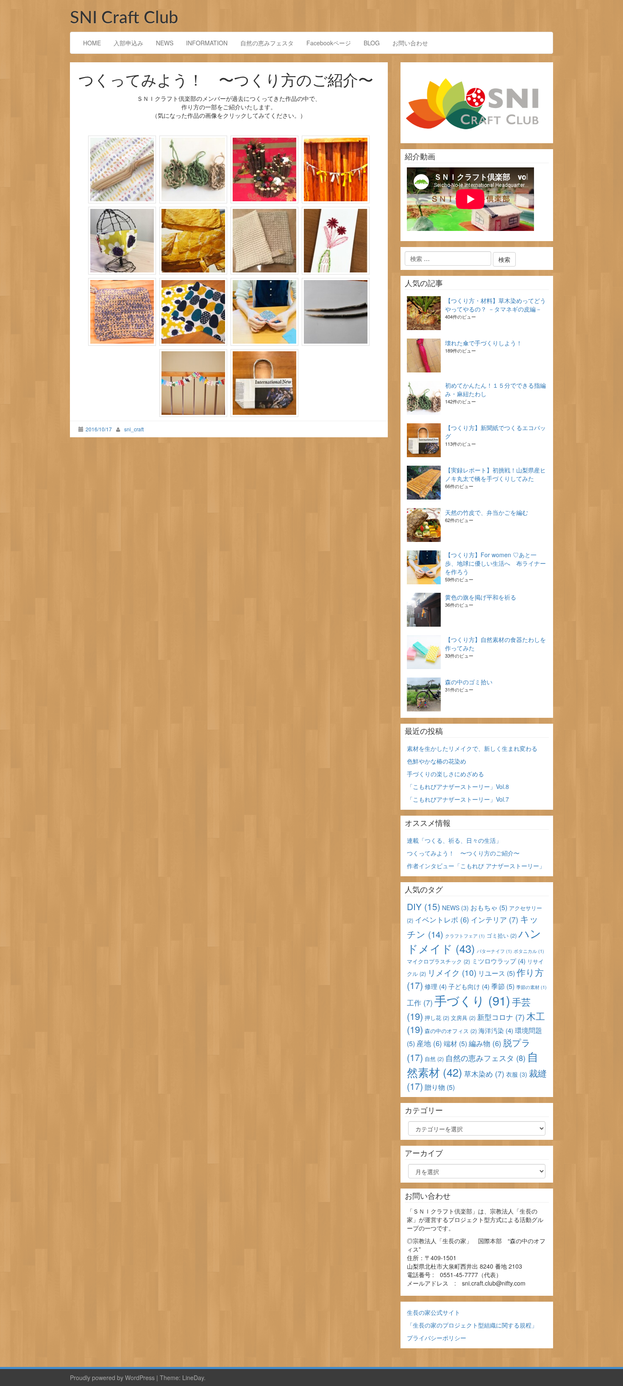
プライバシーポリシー (436, 1337)
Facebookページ (328, 43)
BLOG (372, 43)
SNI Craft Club (124, 18)
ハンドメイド (474, 940)
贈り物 (440, 1087)
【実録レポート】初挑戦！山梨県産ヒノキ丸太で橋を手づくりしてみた (495, 474)
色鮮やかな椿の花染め (436, 761)
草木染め (484, 1073)
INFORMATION (207, 43)
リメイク (452, 972)
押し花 (437, 1018)
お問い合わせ (410, 43)
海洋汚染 (495, 1030)
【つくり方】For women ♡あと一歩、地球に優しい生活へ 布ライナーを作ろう (495, 563)
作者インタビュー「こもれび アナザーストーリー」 (476, 865)
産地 (429, 1043)
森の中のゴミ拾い (468, 682)
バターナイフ (494, 951)
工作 (420, 1002)
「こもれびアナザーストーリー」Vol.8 (458, 786)
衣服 (516, 1074)
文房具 (463, 1018)
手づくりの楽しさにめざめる (445, 773)
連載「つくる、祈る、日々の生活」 (454, 840)
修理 (436, 986)
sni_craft (134, 429)
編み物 (485, 1043)
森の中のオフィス (451, 1031)
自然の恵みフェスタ (267, 43)
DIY (423, 906)
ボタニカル (529, 951)
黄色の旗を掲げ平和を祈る (480, 597)
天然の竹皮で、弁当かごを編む (486, 512)
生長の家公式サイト (433, 1312)
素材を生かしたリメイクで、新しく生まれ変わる (472, 748)
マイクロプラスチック (438, 961)
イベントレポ (442, 919)
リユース (496, 973)
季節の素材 (531, 987)
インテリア (494, 919)
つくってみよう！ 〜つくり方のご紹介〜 (463, 853)
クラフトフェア (465, 936)
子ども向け (469, 986)
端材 (455, 1043)
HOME (92, 43)
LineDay (193, 1377)
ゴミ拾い (502, 935)
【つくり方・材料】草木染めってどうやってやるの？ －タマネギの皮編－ (495, 304)
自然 (434, 1059)
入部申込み (128, 43)
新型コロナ (501, 1016)
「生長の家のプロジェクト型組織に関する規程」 (472, 1325)
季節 (503, 986)
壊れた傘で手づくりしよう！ (483, 343)
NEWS (164, 43)
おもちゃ (488, 907)
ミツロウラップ (499, 960)
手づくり (472, 1000)
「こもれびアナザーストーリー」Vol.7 (458, 799)
